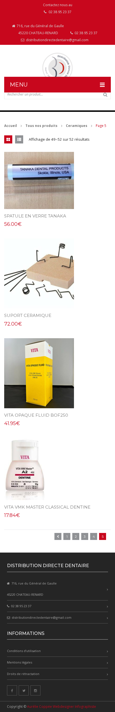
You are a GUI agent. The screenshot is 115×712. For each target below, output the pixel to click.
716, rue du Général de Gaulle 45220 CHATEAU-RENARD (40, 29)
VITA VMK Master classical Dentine (47, 507)
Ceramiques (76, 125)
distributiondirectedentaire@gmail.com (56, 40)
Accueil (10, 125)
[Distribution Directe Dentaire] (57, 67)
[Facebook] (12, 690)
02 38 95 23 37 (85, 33)
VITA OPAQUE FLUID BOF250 (36, 415)
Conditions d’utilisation (24, 651)
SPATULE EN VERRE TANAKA (35, 216)
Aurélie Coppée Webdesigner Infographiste (61, 706)
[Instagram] (35, 690)
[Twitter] (24, 690)
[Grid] (8, 139)
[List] (19, 139)
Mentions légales (19, 662)
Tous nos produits (41, 125)
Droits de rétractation (23, 674)
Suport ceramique (27, 315)
